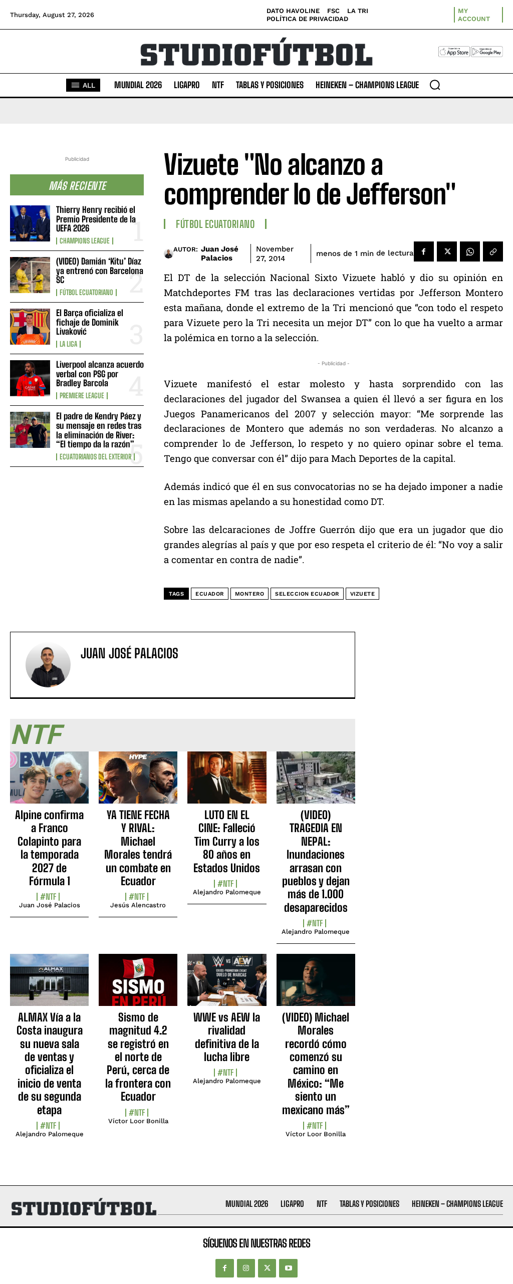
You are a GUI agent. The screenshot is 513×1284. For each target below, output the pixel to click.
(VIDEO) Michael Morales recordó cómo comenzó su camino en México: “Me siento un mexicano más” (316, 1063)
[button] (435, 85)
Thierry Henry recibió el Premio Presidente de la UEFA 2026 (96, 218)
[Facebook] (424, 251)
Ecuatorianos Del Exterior (95, 456)
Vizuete (362, 594)
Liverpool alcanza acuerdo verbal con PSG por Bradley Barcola (100, 373)
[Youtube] (288, 1268)
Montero (250, 594)
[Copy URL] (493, 251)
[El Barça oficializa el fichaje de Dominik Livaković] (30, 327)
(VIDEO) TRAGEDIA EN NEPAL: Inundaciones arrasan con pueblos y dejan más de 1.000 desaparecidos (316, 861)
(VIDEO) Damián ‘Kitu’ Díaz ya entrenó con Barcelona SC (99, 270)
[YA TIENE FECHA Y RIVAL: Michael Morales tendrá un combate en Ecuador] (138, 783)
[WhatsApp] (470, 251)
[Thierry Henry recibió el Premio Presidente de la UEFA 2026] (30, 223)
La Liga (68, 344)
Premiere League (82, 395)
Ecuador (209, 594)
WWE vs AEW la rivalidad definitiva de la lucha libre (226, 1037)
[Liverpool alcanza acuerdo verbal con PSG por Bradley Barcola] (30, 378)
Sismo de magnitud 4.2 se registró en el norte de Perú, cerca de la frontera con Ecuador (138, 1056)
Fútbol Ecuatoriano (86, 292)
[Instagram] (246, 1268)
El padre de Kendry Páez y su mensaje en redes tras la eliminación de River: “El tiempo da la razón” (98, 430)
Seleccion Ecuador (307, 594)
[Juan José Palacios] (168, 253)
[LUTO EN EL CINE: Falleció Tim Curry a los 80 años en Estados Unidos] (226, 783)
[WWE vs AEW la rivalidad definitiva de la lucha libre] (226, 985)
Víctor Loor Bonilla (138, 1121)
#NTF (48, 897)
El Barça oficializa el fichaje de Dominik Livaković (89, 322)
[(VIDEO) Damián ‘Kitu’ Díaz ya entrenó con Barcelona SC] (30, 275)
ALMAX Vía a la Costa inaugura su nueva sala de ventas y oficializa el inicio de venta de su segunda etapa (50, 1063)
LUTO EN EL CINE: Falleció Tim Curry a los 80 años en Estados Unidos (226, 841)
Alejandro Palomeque (227, 892)
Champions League (85, 240)
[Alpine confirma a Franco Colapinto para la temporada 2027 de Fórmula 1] (49, 783)
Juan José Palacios (219, 253)
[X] (447, 251)
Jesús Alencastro (138, 905)
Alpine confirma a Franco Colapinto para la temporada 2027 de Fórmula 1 (49, 848)
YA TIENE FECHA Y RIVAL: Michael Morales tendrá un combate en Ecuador (138, 848)
